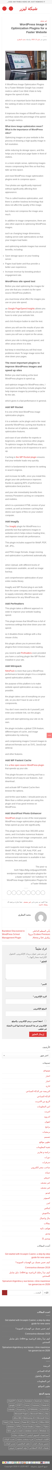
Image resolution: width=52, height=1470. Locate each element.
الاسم (44, 984)
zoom (20, 1431)
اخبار (48, 1076)
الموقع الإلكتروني (40, 1009)
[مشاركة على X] (33, 893)
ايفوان (47, 1122)
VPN (18, 1427)
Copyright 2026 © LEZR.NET (17, 1466)
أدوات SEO (11, 1431)
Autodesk (28, 1401)
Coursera (35, 1405)
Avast (20, 1401)
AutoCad (38, 1401)
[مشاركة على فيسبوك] (38, 893)
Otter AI (34, 1422)
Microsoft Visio (43, 1418)
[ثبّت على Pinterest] (19, 893)
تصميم (47, 1137)
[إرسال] (4, 1292)
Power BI (25, 1422)
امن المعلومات (43, 1106)
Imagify (12, 526)
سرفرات (46, 1162)
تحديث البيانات (9, 1439)
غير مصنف (43, 21)
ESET (19, 1405)
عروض (47, 1178)
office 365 (17, 1418)
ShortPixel (10, 818)
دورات (47, 1157)
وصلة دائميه (43, 905)
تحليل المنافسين (24, 1444)
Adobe (46, 1401)
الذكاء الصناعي (43, 1096)
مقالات (47, 1223)
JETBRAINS (33, 1410)
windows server (31, 1431)
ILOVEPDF (44, 1410)
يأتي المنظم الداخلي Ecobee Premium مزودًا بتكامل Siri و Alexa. (39, 934)
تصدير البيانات (10, 1444)
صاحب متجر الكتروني (40, 1167)
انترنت (47, 1111)
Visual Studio (28, 1427)
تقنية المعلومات (43, 1147)
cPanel (46, 1071)
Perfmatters (26, 653)
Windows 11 (44, 1431)
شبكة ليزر (28, 8)
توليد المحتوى (22, 1448)
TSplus (46, 1427)
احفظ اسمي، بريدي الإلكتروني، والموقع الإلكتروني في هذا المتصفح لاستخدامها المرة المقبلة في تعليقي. (27, 1025)
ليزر (48, 1203)
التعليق (43, 961)
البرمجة (46, 1366)
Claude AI (45, 1405)
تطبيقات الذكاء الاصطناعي (39, 1448)
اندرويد (47, 1117)
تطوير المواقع (44, 1386)
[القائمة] (48, 8)
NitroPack (10, 671)
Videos (38, 1427)
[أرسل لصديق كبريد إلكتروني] (23, 893)
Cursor (26, 1405)
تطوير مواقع (44, 1142)
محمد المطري (21, 39)
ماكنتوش (46, 1213)
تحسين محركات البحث (40, 1444)
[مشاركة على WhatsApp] (43, 893)
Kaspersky (21, 1410)
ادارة (48, 1086)
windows (10, 1427)
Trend (5, 1422)
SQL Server (14, 1422)
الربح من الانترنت (42, 1101)
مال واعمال (45, 1218)
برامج (47, 1127)
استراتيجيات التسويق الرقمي (38, 1435)
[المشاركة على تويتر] (28, 893)
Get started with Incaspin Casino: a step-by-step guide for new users (27, 1255)
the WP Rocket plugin (26, 457)
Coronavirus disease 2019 (37, 1267)
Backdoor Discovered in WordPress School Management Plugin (13, 934)
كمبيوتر (47, 1198)
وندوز (47, 1233)
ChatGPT (11, 1401)
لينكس (47, 1208)
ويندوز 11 (46, 1238)
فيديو (48, 1193)
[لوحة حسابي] (11, 8)
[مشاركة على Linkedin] (14, 893)
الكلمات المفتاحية (42, 1439)
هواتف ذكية (45, 1228)
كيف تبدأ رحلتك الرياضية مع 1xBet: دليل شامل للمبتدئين (29, 1274)
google (12, 1405)
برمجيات (46, 1132)
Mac (47, 1414)
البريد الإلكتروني (40, 996)
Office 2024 (44, 1422)
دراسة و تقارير (43, 1152)
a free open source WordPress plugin (26, 765)
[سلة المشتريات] (4, 8)
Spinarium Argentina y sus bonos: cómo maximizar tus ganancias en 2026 (26, 1283)
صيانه (47, 1172)
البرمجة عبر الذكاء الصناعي (38, 1091)
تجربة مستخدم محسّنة (25, 1439)
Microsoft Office (37, 1414)
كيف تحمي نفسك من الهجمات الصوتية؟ (32, 1262)
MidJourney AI (29, 1418)
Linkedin (11, 1410)
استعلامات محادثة (18, 1435)
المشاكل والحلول (42, 1376)
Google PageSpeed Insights (21, 308)
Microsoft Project (21, 1414)
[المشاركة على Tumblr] (9, 893)
